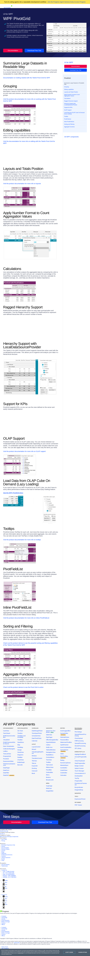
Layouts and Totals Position (71, 92)
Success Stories (5, 864)
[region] (45, 952)
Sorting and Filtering (69, 124)
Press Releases (5, 920)
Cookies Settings (82, 952)
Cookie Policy (20, 953)
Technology (4, 917)
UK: (8, 873)
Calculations (67, 98)
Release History (5, 849)
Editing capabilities (69, 89)
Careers (3, 923)
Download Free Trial (34, 50)
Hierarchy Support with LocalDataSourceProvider (70, 104)
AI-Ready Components (12, 836)
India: (9, 874)
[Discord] (3, 892)
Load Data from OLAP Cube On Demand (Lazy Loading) (74, 113)
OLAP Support (67, 110)
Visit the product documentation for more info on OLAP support (24, 451)
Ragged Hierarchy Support (71, 101)
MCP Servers (3, 836)
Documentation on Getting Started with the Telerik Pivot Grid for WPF (26, 78)
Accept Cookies (69, 952)
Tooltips (66, 116)
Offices (3, 924)
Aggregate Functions (69, 126)
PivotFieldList (67, 119)
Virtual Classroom (5, 857)
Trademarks (17, 942)
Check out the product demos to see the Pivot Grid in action (23, 687)
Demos (3, 846)
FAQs (2, 860)
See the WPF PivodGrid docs (13, 493)
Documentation (13, 50)
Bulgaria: (9, 875)
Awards (3, 919)
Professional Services (6, 854)
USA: (8, 871)
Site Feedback (5, 948)
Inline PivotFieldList (69, 121)
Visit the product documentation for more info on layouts (22, 183)
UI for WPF (68, 62)
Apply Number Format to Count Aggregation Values (72, 95)
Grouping (66, 86)
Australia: (9, 877)
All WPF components (71, 137)
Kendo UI (2, 833)
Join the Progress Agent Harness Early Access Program (66, 2)
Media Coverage (5, 921)
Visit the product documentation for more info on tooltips (22, 540)
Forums (3, 850)
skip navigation (7, 7)
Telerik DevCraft (4, 831)
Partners (3, 856)
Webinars (3, 853)
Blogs (2, 852)
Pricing (3, 840)
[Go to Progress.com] (4, 912)
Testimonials (4, 866)
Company (3, 916)
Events (3, 859)
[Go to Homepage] (11, 7)
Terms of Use (4, 946)
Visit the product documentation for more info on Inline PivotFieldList (26, 618)
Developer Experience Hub (8, 845)
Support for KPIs (68, 107)
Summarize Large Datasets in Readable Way (74, 83)
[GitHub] (3, 890)
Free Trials (4, 839)
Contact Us (4, 870)
